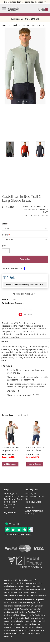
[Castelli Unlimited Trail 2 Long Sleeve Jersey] (10, 149)
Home (4, 25)
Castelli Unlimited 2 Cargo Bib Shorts (11, 449)
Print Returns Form (13, 499)
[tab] (25, 341)
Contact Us (9, 507)
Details (4, 341)
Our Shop (29, 513)
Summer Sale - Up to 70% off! (25, 19)
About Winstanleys (34, 510)
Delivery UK (30, 493)
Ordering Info (10, 493)
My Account (9, 504)
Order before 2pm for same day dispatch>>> (25, 2)
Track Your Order (33, 501)
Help (6, 489)
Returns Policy (10, 501)
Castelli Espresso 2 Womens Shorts (35, 449)
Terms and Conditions (14, 496)
